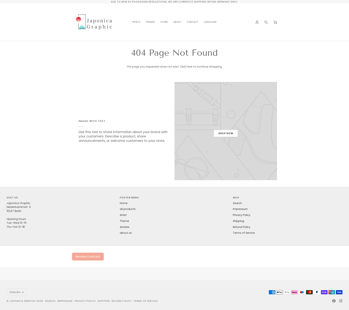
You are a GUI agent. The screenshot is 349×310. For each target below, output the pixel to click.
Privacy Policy (241, 215)
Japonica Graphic (22, 301)
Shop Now (225, 133)
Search (237, 203)
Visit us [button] (12, 197)
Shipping (238, 221)
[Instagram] (340, 301)
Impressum (240, 209)
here (189, 66)
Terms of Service (244, 233)
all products (128, 209)
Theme (124, 221)
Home (124, 203)
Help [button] (236, 197)
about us (126, 233)
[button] (136, 22)
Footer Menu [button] (129, 197)
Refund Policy (241, 227)
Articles (124, 227)
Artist (123, 215)
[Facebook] (334, 301)
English (15, 292)
